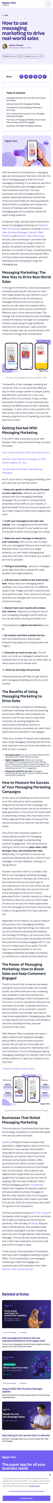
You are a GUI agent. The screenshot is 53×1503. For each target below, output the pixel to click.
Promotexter (36, 1184)
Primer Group (41, 1212)
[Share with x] (35, 77)
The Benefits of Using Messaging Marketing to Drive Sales (24, 108)
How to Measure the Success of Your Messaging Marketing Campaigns (25, 115)
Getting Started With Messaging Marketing (23, 104)
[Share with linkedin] (26, 77)
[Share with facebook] (31, 77)
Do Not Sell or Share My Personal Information (26, 1491)
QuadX (5, 1142)
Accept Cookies (26, 1498)
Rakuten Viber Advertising (30, 235)
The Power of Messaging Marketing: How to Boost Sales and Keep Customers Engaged (26, 121)
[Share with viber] (21, 77)
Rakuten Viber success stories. (17, 1269)
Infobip (34, 1223)
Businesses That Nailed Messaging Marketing (23, 126)
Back (6, 15)
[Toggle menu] (48, 3)
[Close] (50, 1475)
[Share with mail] (40, 77)
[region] (26, 1487)
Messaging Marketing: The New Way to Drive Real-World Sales (26, 99)
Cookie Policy (34, 1486)
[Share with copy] (45, 77)
